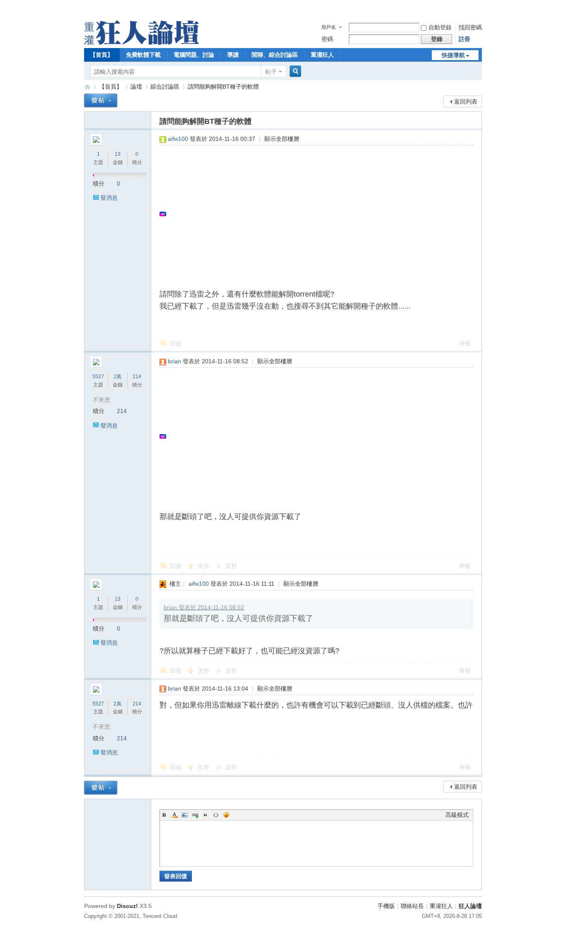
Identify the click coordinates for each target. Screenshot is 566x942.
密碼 (327, 39)
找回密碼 (470, 27)
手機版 (386, 906)
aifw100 (178, 138)
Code (216, 815)
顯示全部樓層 (281, 138)
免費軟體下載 (143, 54)
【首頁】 (101, 54)
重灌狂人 (322, 54)
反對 (231, 566)
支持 (204, 566)
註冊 (464, 39)
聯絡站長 (412, 906)
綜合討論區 (164, 86)
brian (174, 361)
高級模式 (457, 815)
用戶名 (328, 27)
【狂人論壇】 (87, 87)
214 (137, 376)
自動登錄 (440, 27)
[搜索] (294, 71)
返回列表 (465, 101)
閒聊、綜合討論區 (275, 54)
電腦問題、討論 (194, 54)
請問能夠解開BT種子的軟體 (223, 86)
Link (195, 815)
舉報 (465, 343)
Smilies (226, 815)
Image (185, 815)
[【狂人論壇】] (141, 42)
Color (174, 815)
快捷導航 (453, 55)
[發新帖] (100, 100)
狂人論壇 (470, 906)
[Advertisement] (312, 214)
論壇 (136, 86)
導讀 (233, 54)
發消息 (109, 197)
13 (118, 154)
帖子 (271, 71)
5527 (98, 376)
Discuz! (127, 906)
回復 (175, 343)
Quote (205, 815)
